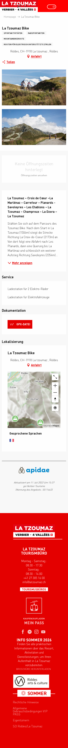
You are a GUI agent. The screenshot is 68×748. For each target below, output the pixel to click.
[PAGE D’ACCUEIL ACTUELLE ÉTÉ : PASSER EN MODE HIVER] (51, 7)
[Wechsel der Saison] (53, 7)
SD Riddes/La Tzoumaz (27, 726)
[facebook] (22, 632)
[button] (19, 6)
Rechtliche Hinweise (26, 702)
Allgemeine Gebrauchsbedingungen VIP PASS (30, 711)
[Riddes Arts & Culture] (31, 681)
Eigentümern (21, 720)
